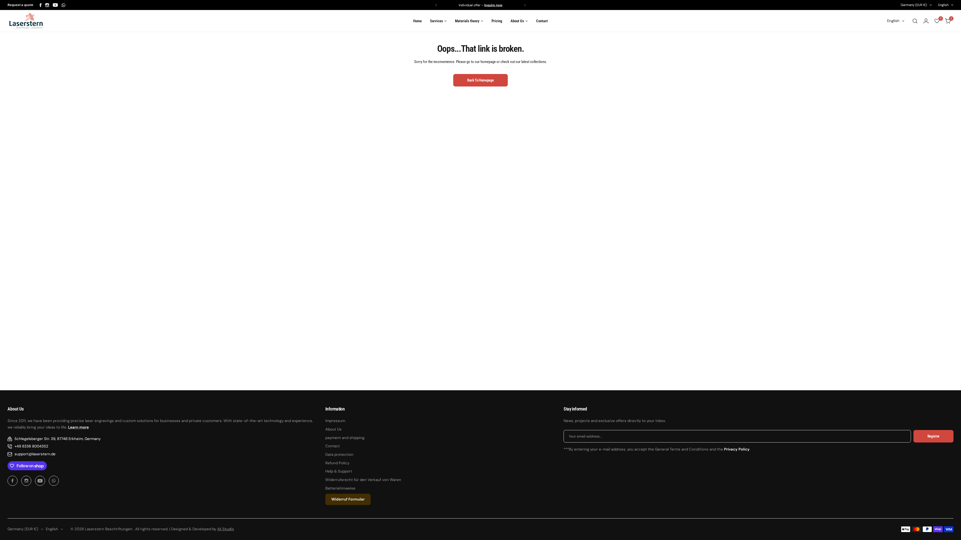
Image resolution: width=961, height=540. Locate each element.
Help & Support (338, 471)
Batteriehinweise (340, 488)
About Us (333, 429)
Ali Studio (225, 529)
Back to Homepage (480, 80)
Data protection (339, 454)
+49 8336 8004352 (31, 446)
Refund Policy (337, 463)
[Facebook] (41, 5)
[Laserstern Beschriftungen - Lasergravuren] (26, 21)
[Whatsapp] (64, 5)
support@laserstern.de (35, 454)
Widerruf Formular (348, 499)
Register (933, 436)
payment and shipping (344, 437)
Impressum (335, 420)
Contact (332, 446)
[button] (436, 5)
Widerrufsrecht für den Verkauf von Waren (363, 479)
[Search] (914, 21)
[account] (925, 21)
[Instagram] (47, 5)
